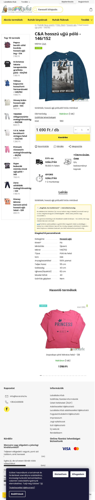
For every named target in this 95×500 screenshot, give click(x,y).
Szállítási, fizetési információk (64, 399)
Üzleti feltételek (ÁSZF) (61, 402)
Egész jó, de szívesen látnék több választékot (20, 462)
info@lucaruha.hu (18, 396)
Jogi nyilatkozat (57, 421)
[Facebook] (7, 409)
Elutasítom (61, 474)
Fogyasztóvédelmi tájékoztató (64, 414)
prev (37, 339)
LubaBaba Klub (10, 2)
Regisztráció (83, 1)
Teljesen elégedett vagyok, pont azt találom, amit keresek (21, 453)
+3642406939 (16, 402)
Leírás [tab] (63, 192)
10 (70, 375)
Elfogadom (78, 474)
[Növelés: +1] (88, 130)
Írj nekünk (54, 429)
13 (79, 375)
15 (85, 375)
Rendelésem (56, 432)
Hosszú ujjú (66, 239)
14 (82, 375)
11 (73, 375)
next (89, 339)
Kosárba (63, 137)
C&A (44, 43)
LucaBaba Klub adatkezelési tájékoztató (69, 410)
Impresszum (56, 417)
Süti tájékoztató (57, 425)
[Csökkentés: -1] (76, 130)
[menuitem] (13, 20)
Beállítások (17, 494)
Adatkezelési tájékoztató (22, 487)
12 (76, 375)
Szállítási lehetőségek (45, 117)
